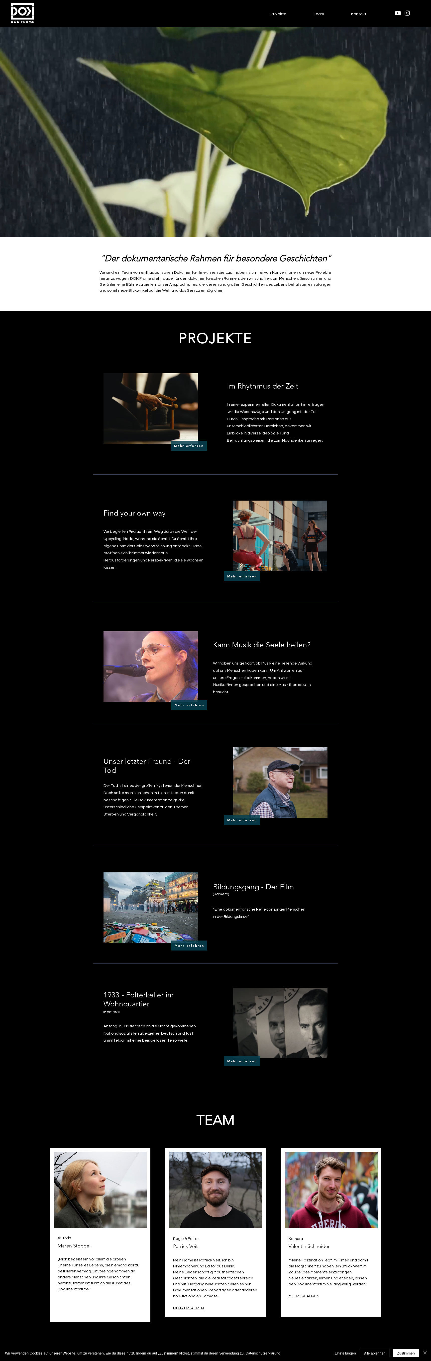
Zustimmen (406, 1353)
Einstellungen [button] (345, 1353)
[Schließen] (425, 1353)
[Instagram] (407, 13)
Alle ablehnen (375, 1353)
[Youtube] (398, 13)
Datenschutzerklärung (263, 1353)
